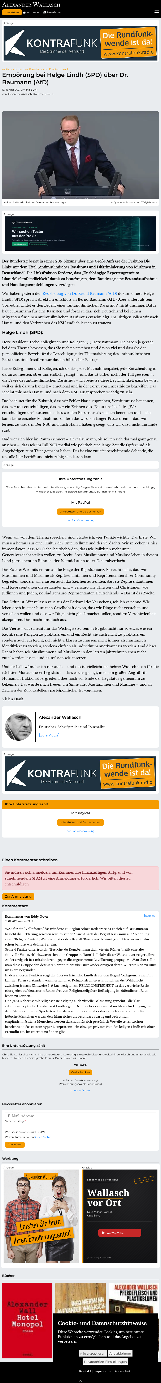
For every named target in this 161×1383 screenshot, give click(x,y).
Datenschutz (122, 1371)
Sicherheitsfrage (15, 1121)
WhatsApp (64, 102)
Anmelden (33, 12)
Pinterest (39, 102)
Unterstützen (12, 12)
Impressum (102, 1371)
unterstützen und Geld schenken (80, 511)
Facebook (13, 102)
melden (150, 915)
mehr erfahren (80, 1090)
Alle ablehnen (120, 1353)
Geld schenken (80, 1072)
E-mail (72, 102)
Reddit (22, 102)
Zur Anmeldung (18, 896)
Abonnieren (15, 1144)
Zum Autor (49, 735)
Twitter (5, 102)
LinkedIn (47, 102)
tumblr (30, 102)
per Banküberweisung (81, 520)
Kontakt (85, 1371)
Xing (55, 102)
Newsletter (54, 12)
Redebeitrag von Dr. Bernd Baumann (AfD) (80, 293)
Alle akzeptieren (92, 1353)
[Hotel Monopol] (27, 1320)
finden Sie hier (43, 1137)
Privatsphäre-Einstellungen (105, 1362)
